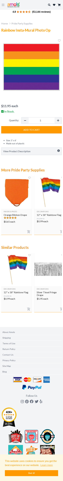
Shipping (6, 337)
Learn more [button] (46, 465)
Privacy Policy (8, 360)
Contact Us (7, 354)
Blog (4, 371)
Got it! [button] (31, 473)
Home (4, 23)
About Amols (8, 332)
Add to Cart (31, 129)
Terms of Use (8, 343)
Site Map (6, 366)
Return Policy (8, 349)
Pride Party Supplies (22, 23)
